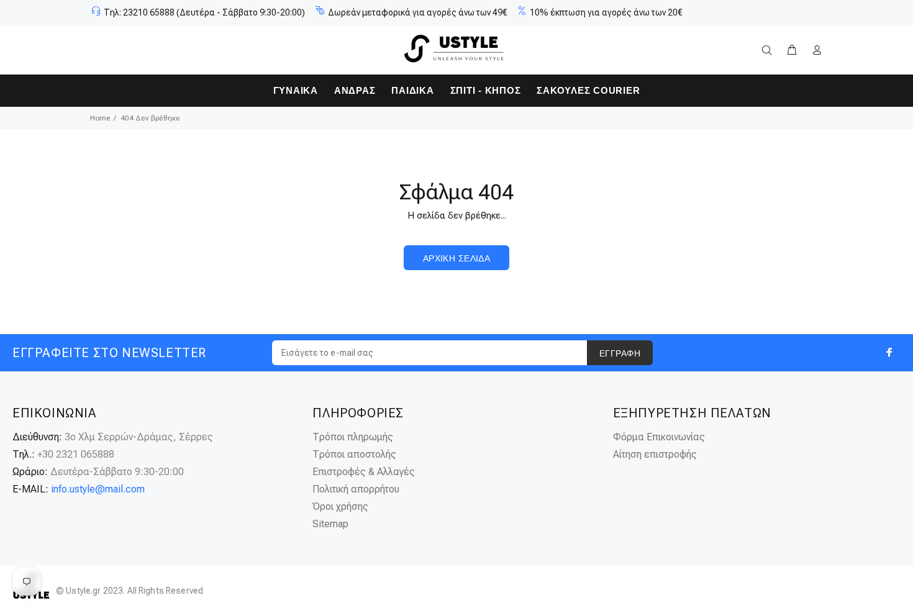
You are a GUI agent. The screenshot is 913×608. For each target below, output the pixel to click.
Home (100, 118)
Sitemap (330, 524)
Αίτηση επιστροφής (655, 454)
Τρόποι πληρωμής (352, 437)
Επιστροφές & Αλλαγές (363, 472)
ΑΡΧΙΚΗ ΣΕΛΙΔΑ (456, 258)
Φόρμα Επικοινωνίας (659, 437)
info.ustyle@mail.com (98, 489)
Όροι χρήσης (340, 506)
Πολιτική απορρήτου (355, 489)
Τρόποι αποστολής (354, 454)
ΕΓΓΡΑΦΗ (619, 353)
